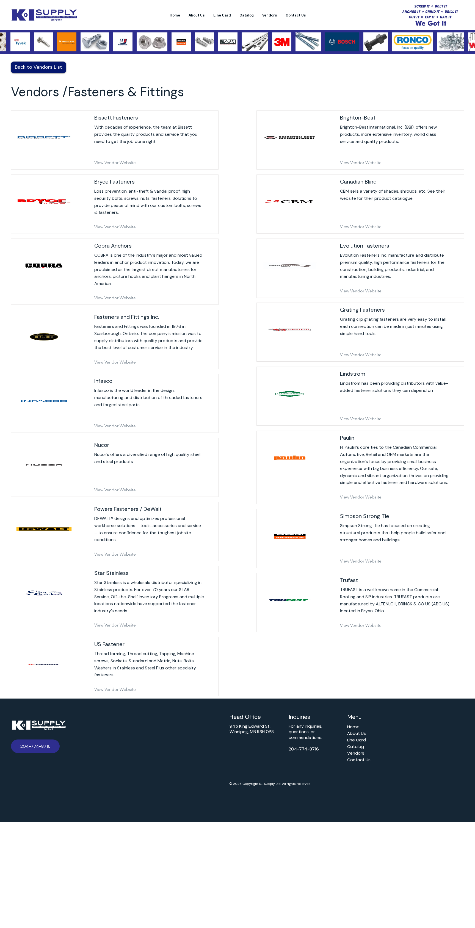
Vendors (355, 753)
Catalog (355, 746)
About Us (356, 733)
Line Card (356, 740)
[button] (35, 746)
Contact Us (359, 760)
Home (353, 727)
